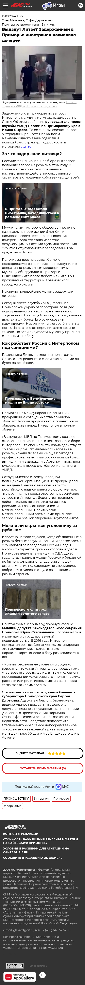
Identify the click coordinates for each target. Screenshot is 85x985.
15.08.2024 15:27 (12, 16)
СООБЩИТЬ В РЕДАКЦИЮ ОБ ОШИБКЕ (32, 858)
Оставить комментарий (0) (43, 768)
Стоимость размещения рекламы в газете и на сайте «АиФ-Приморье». (40, 841)
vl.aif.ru (26, 146)
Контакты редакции (20, 834)
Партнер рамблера (37, 966)
